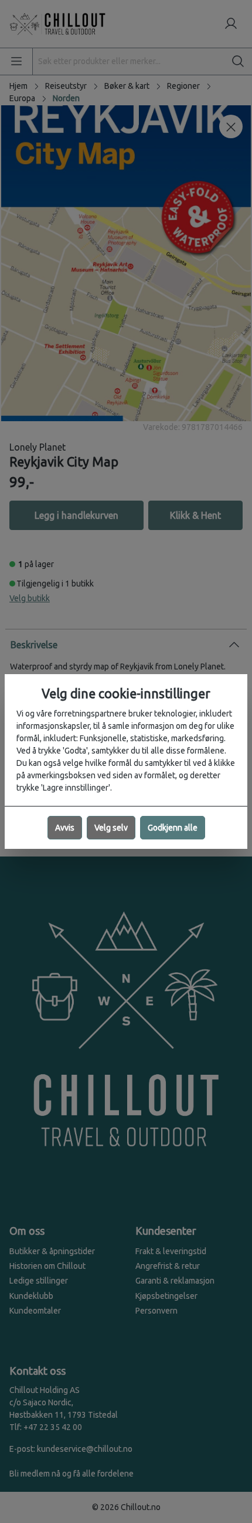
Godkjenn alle (172, 827)
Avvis (64, 827)
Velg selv (111, 827)
